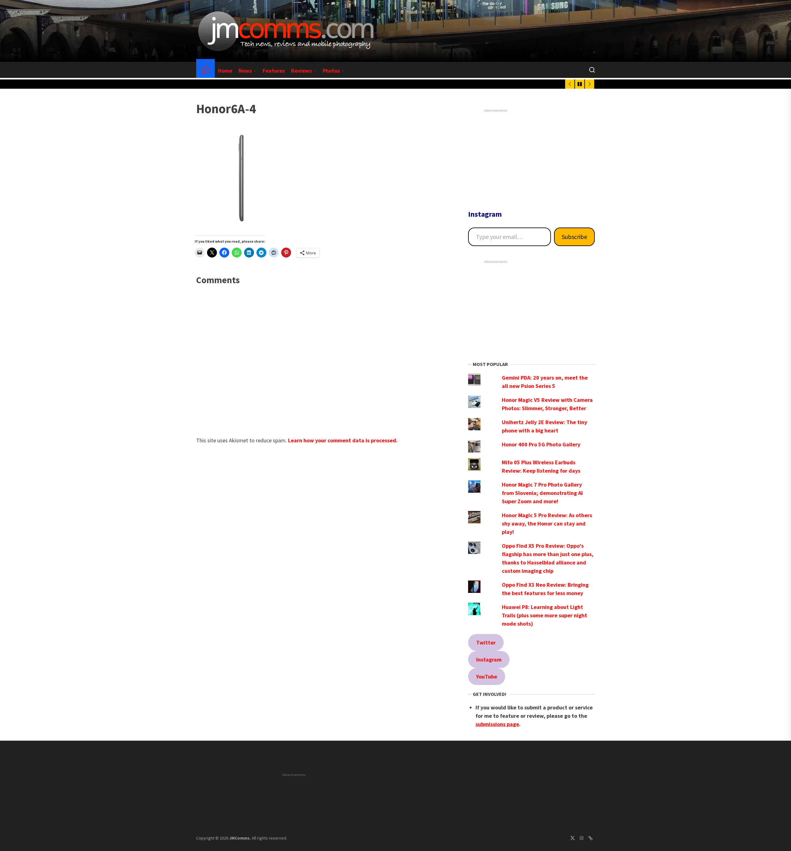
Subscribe (574, 236)
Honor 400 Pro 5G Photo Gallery (541, 444)
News (245, 70)
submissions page (497, 724)
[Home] (205, 70)
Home (225, 70)
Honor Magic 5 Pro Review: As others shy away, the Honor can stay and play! (547, 523)
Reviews (301, 70)
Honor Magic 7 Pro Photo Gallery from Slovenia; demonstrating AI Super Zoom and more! (542, 493)
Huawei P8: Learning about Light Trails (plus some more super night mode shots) (544, 615)
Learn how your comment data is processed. (343, 440)
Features (274, 70)
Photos (331, 70)
